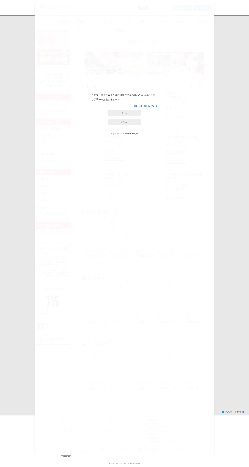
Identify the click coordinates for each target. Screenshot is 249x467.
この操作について (146, 105)
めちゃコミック (116, 133)
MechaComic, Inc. (135, 463)
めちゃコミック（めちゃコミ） (118, 463)
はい (124, 113)
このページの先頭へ (235, 412)
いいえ (124, 122)
